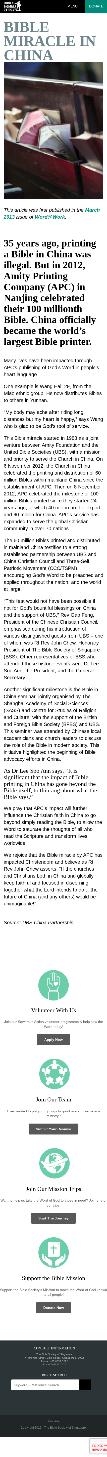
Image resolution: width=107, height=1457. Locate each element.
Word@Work (50, 217)
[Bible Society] (12, 6)
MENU (72, 6)
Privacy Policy (54, 1421)
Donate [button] (96, 6)
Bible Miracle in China (50, 41)
